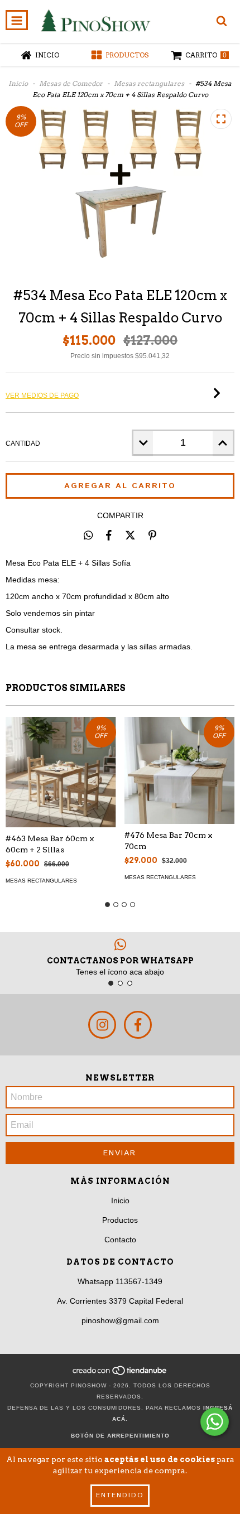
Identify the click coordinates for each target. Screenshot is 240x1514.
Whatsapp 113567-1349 (120, 1281)
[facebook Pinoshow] (138, 1025)
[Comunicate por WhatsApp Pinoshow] (214, 1421)
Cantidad (23, 443)
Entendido (120, 1495)
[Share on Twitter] (130, 535)
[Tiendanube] (120, 1374)
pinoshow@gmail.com (120, 1320)
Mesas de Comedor (71, 83)
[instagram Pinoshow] (102, 1025)
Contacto (120, 1239)
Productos (120, 1220)
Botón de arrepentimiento (120, 1436)
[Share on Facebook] (108, 535)
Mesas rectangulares (149, 83)
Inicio (18, 83)
